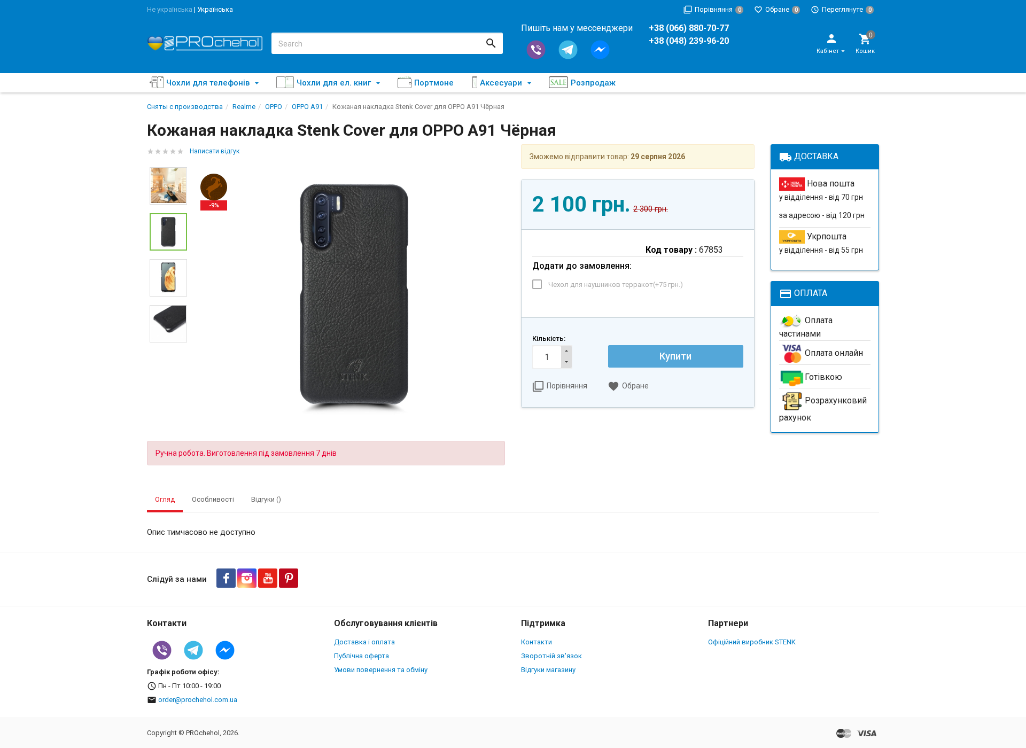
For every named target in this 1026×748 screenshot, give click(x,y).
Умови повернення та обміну (381, 670)
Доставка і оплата (364, 642)
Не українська (169, 9)
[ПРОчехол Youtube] (267, 578)
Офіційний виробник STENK (752, 642)
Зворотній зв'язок (551, 656)
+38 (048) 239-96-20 (689, 41)
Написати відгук (214, 151)
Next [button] (168, 350)
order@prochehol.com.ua (197, 700)
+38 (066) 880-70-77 (689, 28)
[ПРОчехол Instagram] (246, 578)
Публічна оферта (361, 656)
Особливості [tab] (213, 499)
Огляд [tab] (165, 499)
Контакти (536, 642)
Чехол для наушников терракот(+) (615, 284)
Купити (675, 356)
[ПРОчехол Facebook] (226, 578)
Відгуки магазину (548, 670)
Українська (215, 9)
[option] (354, 296)
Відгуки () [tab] (266, 499)
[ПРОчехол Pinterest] (288, 578)
